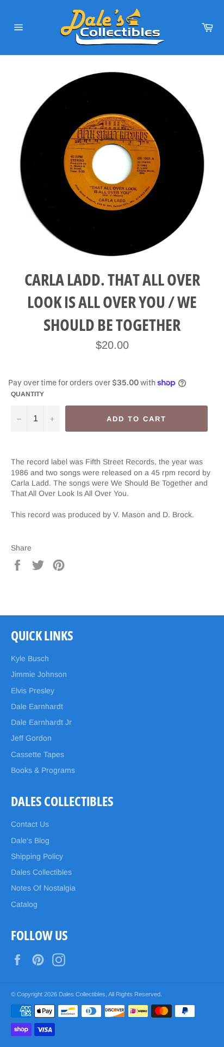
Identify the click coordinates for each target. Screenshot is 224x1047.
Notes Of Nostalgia (43, 887)
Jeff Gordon (31, 738)
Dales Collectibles (41, 872)
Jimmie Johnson (39, 674)
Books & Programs (43, 770)
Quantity (27, 394)
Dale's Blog (30, 840)
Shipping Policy (37, 856)
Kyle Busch (30, 658)
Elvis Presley (32, 690)
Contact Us (30, 824)
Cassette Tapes (37, 754)
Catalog (24, 904)
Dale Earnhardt (37, 706)
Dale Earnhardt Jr (41, 722)
